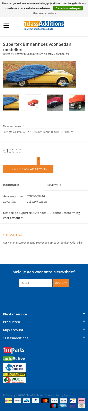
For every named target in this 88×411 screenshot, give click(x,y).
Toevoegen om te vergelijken (53, 242)
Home (6, 54)
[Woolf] (44, 380)
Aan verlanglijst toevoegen (18, 242)
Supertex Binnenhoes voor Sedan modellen (40, 54)
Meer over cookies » (44, 13)
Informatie (11, 185)
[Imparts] (44, 351)
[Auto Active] (44, 359)
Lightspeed (66, 395)
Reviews (54, 185)
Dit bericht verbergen (68, 8)
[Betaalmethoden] (7, 400)
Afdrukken (77, 242)
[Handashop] (44, 374)
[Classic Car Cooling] (44, 367)
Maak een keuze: (13, 126)
